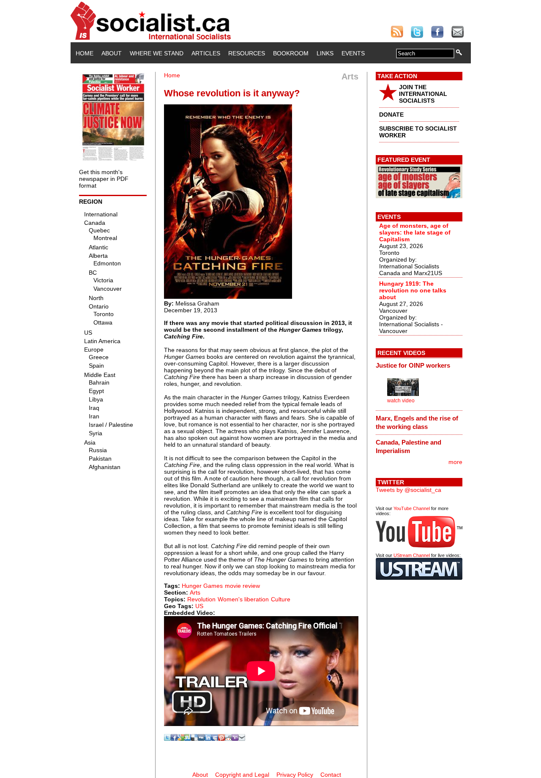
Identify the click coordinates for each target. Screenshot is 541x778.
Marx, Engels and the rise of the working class (417, 422)
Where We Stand (156, 53)
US (199, 606)
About (111, 53)
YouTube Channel (411, 508)
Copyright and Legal (242, 774)
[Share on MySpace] (214, 738)
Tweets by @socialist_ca (408, 489)
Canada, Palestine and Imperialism (408, 446)
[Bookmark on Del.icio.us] (194, 738)
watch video (401, 401)
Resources (246, 53)
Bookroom (291, 53)
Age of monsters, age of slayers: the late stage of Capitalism (415, 232)
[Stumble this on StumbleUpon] (187, 738)
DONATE (391, 114)
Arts (195, 592)
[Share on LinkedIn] (208, 738)
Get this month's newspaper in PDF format (103, 179)
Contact (330, 774)
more (455, 462)
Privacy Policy (294, 774)
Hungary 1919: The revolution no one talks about (412, 290)
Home (84, 53)
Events (353, 53)
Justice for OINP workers (413, 365)
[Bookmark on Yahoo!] (235, 738)
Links (325, 53)
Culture (280, 599)
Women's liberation (243, 599)
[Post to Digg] (201, 738)
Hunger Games (202, 585)
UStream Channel (411, 555)
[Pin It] (221, 738)
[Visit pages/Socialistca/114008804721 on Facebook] (174, 738)
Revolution (201, 599)
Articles (205, 53)
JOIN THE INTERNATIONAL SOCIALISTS (423, 94)
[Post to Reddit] (228, 738)
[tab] (419, 365)
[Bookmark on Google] (181, 738)
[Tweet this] (167, 738)
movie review (242, 585)
